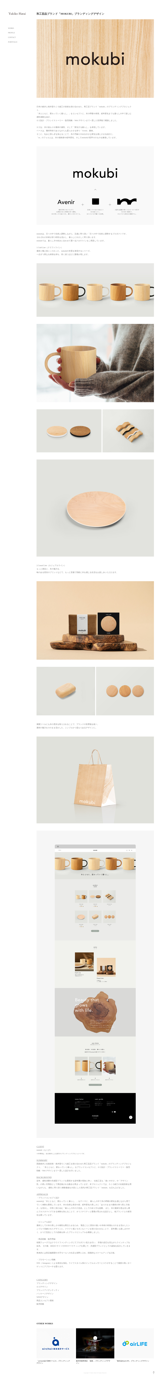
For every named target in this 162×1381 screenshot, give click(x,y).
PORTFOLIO (12, 42)
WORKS (11, 28)
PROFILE (11, 33)
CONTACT (12, 37)
